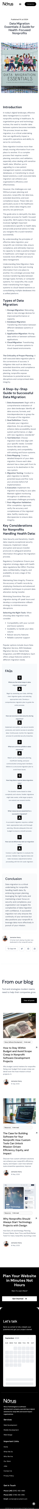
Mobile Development (11, 1430)
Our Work (7, 1461)
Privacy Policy (9, 1476)
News (6, 1042)
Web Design (8, 1435)
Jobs (5, 1466)
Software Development (15, 1042)
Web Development (10, 1425)
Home (6, 1447)
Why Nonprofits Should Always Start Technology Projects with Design (17, 1222)
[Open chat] (34, 1504)
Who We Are (8, 1456)
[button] (20, 4)
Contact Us (8, 1471)
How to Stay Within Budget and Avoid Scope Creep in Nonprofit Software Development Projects (17, 1054)
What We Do (8, 1452)
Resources (8, 1127)
